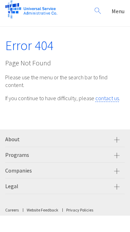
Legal (11, 186)
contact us (107, 98)
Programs (17, 154)
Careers (12, 210)
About (12, 139)
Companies (18, 170)
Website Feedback (42, 210)
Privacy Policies (79, 210)
